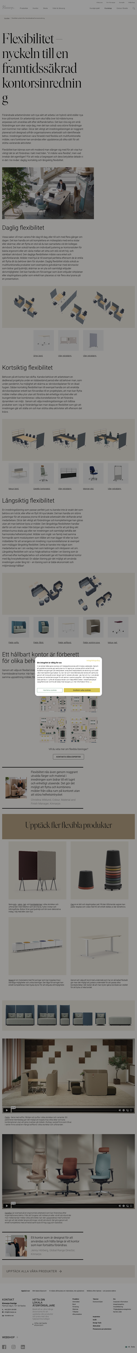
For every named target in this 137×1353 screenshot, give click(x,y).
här (91, 682)
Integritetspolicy (93, 660)
